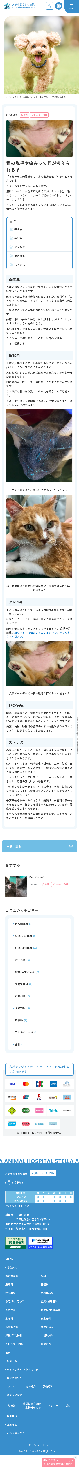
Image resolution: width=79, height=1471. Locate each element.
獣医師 (12, 1405)
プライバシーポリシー (39, 1445)
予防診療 (22, 1008)
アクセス (13, 1386)
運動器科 (46, 1318)
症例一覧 (12, 1361)
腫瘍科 (9, 1284)
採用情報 (12, 1416)
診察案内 (12, 1267)
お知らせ (12, 1424)
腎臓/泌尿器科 (25, 936)
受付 (68, 1405)
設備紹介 (48, 1386)
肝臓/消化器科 (26, 948)
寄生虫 (18, 229)
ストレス (19, 264)
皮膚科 (24, 114)
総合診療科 (11, 1276)
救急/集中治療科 (27, 972)
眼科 (7, 1352)
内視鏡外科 (23, 924)
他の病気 (19, 256)
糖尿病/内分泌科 (50, 1310)
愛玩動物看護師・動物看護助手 (32, 1405)
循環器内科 (47, 1293)
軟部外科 (22, 960)
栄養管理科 (23, 984)
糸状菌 (18, 238)
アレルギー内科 (39, 114)
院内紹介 (30, 1386)
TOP (6, 97)
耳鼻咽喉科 (11, 1327)
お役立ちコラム (16, 1433)
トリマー (53, 1405)
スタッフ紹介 (14, 1395)
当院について (14, 1378)
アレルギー (21, 247)
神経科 (45, 1284)
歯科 (19, 1044)
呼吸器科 (22, 996)
